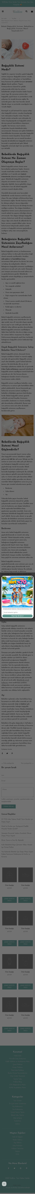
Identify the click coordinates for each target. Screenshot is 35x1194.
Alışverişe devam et (17, 616)
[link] (17, 591)
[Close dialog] (32, 577)
